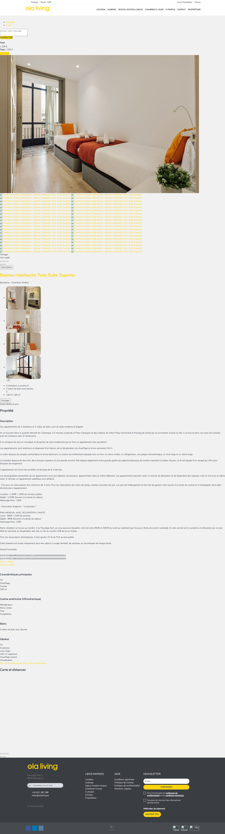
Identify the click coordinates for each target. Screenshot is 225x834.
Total (2, 42)
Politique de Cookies (124, 782)
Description (6, 267)
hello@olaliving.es (40, 795)
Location (100, 9)
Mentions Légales (122, 788)
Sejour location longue (130, 9)
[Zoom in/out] (7, 261)
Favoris (198, 2)
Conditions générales (124, 779)
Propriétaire (194, 9)
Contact (181, 9)
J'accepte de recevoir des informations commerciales (164, 801)
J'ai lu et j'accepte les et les (165, 794)
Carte (8, 25)
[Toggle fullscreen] (4, 261)
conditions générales (174, 795)
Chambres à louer (154, 9)
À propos (170, 9)
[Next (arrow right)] (4, 264)
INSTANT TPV (152, 814)
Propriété (10, 22)
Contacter (6, 37)
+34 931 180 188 (40, 792)
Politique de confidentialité (127, 785)
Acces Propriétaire (184, 2)
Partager (5, 400)
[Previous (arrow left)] (1, 264)
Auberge (111, 9)
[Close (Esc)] (1, 261)
